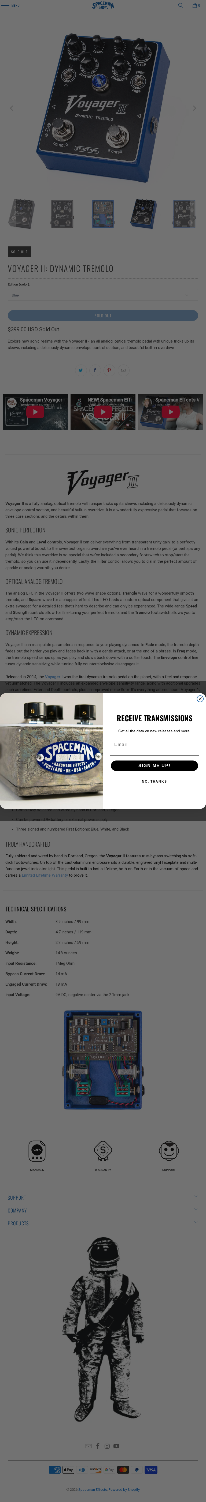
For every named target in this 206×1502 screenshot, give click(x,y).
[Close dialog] (200, 699)
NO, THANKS (154, 782)
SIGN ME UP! (154, 766)
